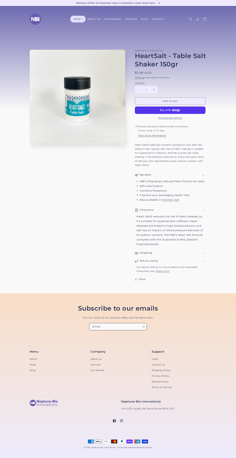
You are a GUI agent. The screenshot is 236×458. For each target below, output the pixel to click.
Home (33, 359)
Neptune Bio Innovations (103, 447)
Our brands (97, 370)
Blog (32, 370)
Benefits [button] (145, 174)
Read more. (163, 271)
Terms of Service (162, 387)
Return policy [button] (149, 260)
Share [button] (142, 279)
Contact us (158, 364)
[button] (77, 19)
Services (96, 364)
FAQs (155, 359)
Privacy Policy (160, 375)
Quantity (140, 83)
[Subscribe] (143, 326)
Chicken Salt (170, 199)
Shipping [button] (146, 252)
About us (96, 359)
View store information (152, 135)
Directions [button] (147, 209)
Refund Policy (160, 381)
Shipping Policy (161, 370)
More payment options (170, 118)
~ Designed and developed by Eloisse (134, 447)
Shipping (139, 77)
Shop (33, 364)
